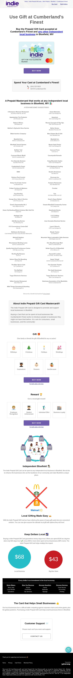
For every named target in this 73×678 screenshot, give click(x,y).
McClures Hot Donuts (18, 232)
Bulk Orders (63, 4)
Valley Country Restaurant (18, 281)
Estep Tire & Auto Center (18, 183)
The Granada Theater (55, 264)
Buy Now (36, 71)
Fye (55, 193)
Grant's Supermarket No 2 (18, 204)
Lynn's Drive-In (55, 226)
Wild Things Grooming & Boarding (18, 286)
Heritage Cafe (18, 215)
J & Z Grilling (55, 215)
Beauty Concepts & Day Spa (55, 122)
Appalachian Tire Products (18, 117)
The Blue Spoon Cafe (18, 264)
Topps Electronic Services (18, 275)
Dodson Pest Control (18, 177)
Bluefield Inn (55, 139)
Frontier (54, 188)
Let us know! (46, 293)
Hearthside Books (55, 210)
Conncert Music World (18, 155)
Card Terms (18, 663)
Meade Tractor (54, 232)
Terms (4, 663)
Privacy (10, 663)
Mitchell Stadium (18, 237)
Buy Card (54, 4)
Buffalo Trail (18, 150)
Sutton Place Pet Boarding (18, 259)
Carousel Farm (55, 150)
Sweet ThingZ (54, 259)
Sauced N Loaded (55, 254)
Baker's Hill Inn (18, 122)
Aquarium (55, 117)
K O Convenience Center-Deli (18, 226)
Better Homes (54, 128)
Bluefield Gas (18, 139)
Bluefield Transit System (18, 144)
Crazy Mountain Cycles (54, 161)
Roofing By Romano (18, 254)
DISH (18, 172)
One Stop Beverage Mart (55, 243)
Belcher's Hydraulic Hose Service (18, 128)
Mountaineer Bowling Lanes (18, 243)
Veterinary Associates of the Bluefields (54, 281)
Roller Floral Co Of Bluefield (55, 248)
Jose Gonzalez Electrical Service (54, 221)
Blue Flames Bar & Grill (54, 133)
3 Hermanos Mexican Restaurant (18, 112)
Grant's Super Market (55, 199)
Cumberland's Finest (18, 166)
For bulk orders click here (36, 384)
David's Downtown (55, 172)
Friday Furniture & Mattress (18, 188)
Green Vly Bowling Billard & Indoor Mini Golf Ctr (18, 210)
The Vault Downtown (54, 270)
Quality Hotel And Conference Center (18, 248)
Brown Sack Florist (55, 144)
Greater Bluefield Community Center (54, 204)
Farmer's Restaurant (54, 183)
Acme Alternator (55, 112)
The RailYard (18, 270)
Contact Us (36, 636)
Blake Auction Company (18, 133)
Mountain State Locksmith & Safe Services (55, 237)
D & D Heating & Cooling (55, 166)
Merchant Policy (28, 663)
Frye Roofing (18, 193)
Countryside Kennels (55, 155)
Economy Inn (54, 177)
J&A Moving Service (18, 221)
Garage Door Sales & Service (18, 199)
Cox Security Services (18, 161)
